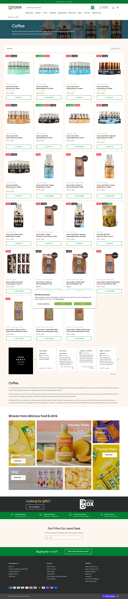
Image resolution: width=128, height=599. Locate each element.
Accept (63, 303)
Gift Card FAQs (51, 579)
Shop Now (17, 461)
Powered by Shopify (24, 596)
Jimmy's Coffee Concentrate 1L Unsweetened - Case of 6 (14, 283)
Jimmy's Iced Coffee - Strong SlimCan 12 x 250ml (104, 87)
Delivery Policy (51, 566)
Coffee (16, 17)
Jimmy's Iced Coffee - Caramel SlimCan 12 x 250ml (14, 136)
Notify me (19, 97)
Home (11, 17)
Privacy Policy (51, 574)
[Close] (126, 549)
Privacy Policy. (60, 299)
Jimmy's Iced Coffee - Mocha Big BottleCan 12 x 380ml (14, 235)
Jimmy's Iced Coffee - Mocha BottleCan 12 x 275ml (44, 136)
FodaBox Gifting (13, 574)
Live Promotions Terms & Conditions (57, 576)
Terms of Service (51, 569)
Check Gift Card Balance (92, 579)
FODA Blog (12, 576)
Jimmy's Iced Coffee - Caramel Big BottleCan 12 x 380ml (106, 186)
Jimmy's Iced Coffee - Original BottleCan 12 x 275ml (44, 87)
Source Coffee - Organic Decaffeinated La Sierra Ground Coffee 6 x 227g (108, 283)
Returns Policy (51, 571)
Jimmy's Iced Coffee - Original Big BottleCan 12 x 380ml (45, 186)
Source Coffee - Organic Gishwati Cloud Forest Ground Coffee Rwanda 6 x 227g (78, 330)
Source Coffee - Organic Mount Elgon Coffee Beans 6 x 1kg (75, 283)
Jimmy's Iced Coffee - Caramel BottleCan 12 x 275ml (75, 136)
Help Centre (88, 574)
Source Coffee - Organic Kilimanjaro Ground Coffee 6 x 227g (46, 235)
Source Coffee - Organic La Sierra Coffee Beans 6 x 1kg (44, 283)
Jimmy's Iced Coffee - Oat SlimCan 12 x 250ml (13, 87)
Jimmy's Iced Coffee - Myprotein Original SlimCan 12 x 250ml (106, 136)
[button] (117, 7)
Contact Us (88, 576)
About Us (11, 566)
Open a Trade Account (91, 566)
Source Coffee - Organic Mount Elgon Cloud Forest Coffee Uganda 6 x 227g (47, 330)
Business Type (96, 13)
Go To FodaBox (34, 507)
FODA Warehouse (16, 596)
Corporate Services (14, 571)
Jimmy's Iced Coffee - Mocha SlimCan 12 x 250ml (13, 186)
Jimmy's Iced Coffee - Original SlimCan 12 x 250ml (74, 87)
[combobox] (60, 7)
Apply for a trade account (79, 551)
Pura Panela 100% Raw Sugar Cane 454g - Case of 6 (105, 235)
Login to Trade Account (91, 569)
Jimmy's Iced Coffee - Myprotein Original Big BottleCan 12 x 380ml (76, 235)
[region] (76, 359)
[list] (64, 515)
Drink (45, 13)
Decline (82, 303)
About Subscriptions (91, 581)
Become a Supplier (90, 571)
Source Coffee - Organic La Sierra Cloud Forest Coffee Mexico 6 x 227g (16, 330)
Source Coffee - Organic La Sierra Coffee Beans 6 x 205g (74, 186)
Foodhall (37, 13)
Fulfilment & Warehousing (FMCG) (18, 569)
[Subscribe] (81, 538)
